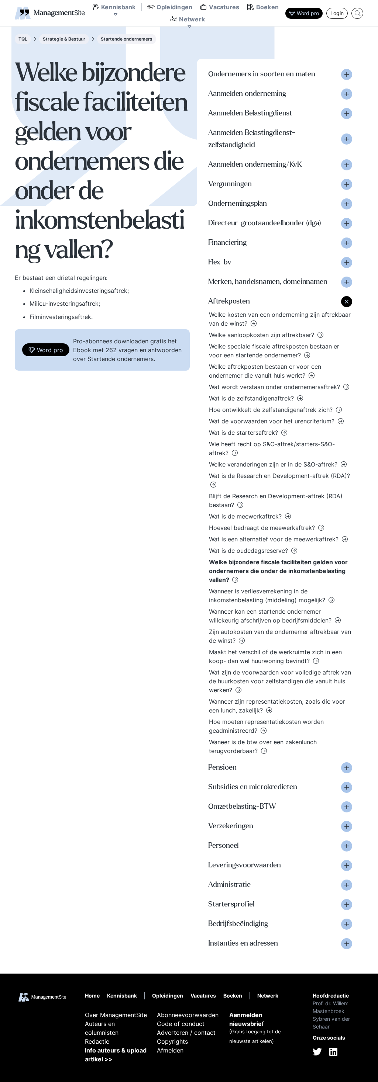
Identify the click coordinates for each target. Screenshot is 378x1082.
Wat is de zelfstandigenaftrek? (252, 398)
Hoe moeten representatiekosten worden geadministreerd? (266, 726)
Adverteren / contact (186, 1032)
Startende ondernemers (126, 39)
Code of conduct (181, 1023)
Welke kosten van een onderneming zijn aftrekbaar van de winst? (280, 319)
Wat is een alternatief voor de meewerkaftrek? (274, 539)
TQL (22, 39)
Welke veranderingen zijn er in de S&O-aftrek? (274, 464)
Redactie (97, 1041)
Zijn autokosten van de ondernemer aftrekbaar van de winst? (280, 636)
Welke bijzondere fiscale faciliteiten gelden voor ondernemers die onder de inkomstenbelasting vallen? (278, 570)
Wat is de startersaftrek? (244, 432)
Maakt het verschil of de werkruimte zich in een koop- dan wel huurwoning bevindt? (275, 656)
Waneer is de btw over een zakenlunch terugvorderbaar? (263, 746)
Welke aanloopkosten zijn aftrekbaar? (262, 335)
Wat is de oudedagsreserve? (249, 550)
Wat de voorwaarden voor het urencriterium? (272, 421)
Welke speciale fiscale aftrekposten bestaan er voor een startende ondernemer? (274, 351)
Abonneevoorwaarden (188, 1015)
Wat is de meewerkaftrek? (246, 516)
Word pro (308, 13)
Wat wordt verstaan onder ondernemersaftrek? (275, 387)
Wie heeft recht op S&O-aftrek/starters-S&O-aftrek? (272, 448)
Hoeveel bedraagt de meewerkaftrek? (263, 527)
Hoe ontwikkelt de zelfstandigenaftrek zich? (271, 409)
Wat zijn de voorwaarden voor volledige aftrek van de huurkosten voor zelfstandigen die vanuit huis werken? (280, 681)
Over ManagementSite (116, 1015)
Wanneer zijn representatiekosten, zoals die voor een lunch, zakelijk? (277, 706)
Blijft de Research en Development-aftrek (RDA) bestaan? (276, 500)
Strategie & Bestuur (64, 39)
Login (337, 13)
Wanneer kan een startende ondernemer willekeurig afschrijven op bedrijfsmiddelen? (271, 616)
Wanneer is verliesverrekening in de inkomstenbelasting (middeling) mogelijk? (268, 595)
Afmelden (170, 1050)
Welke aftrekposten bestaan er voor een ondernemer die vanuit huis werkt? (265, 371)
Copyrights (172, 1041)
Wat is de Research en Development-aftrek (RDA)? (279, 475)
